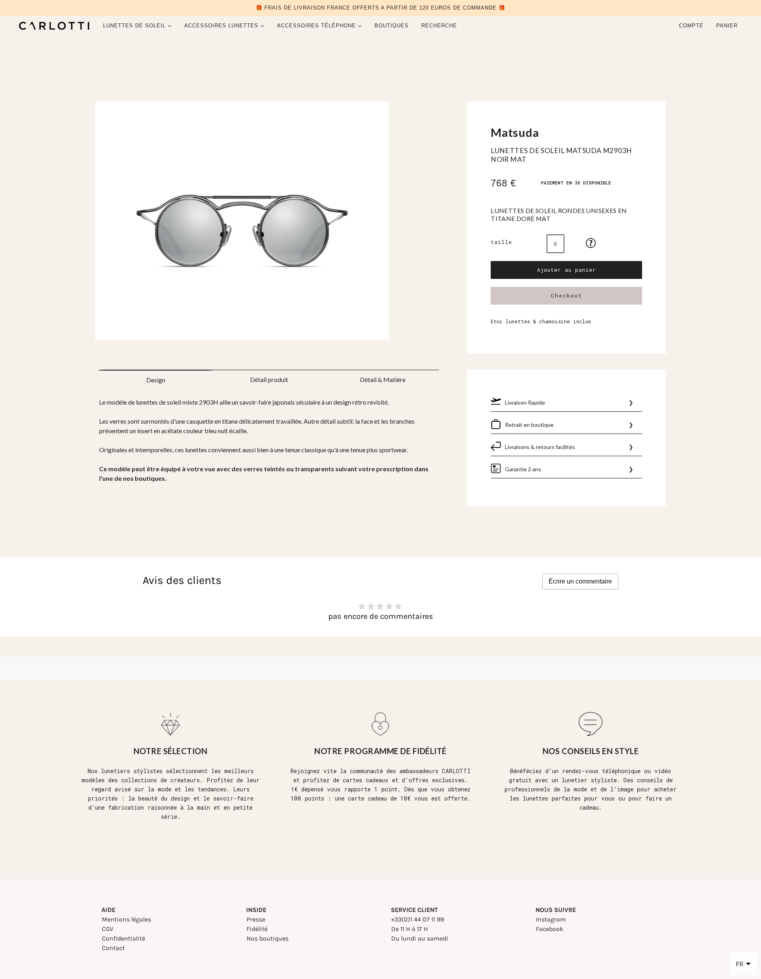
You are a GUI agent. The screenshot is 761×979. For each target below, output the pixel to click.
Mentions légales (126, 919)
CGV (107, 929)
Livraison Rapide (525, 402)
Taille (501, 242)
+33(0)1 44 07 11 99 (417, 919)
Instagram (551, 919)
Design (155, 380)
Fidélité (257, 929)
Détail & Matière (382, 379)
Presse (256, 919)
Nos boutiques (268, 938)
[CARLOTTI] (54, 26)
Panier (728, 26)
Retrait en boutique (529, 424)
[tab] (155, 377)
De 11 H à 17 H (409, 929)
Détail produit (269, 379)
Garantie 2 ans (523, 469)
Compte (691, 26)
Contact (113, 948)
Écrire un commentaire (580, 581)
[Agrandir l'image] (269, 224)
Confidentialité (123, 938)
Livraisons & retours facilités (540, 446)
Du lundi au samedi (419, 938)
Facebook (549, 929)
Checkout (566, 295)
